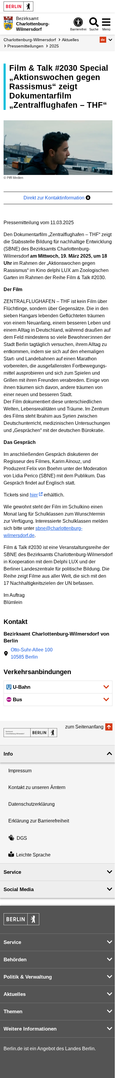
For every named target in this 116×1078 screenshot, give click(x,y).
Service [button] (12, 872)
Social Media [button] (19, 889)
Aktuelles (70, 39)
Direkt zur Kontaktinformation (54, 197)
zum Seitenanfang (84, 726)
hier (34, 494)
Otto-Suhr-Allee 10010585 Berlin (32, 653)
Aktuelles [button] (15, 994)
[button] (106, 40)
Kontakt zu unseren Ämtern (36, 787)
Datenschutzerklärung (31, 804)
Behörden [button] (15, 959)
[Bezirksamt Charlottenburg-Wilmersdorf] (30, 732)
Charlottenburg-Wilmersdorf (30, 39)
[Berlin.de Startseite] (18, 6)
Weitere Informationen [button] (30, 1029)
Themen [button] (13, 1011)
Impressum (20, 770)
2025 (54, 46)
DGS (22, 838)
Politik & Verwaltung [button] (28, 977)
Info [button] (8, 754)
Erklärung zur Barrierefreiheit (38, 820)
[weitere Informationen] (8, 23)
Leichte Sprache (33, 854)
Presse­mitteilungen (25, 46)
